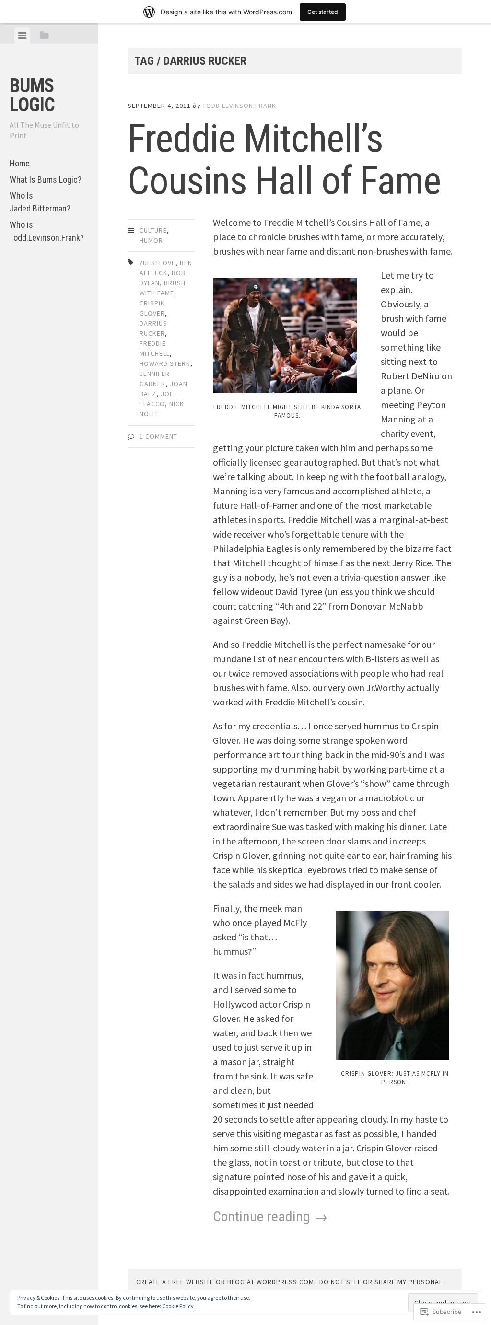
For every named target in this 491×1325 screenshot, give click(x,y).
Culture (153, 230)
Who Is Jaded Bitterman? (40, 201)
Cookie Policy (178, 1306)
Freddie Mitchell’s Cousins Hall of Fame (284, 159)
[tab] (22, 35)
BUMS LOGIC (32, 95)
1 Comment (158, 436)
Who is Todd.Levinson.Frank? (47, 231)
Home (20, 163)
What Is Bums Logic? (46, 180)
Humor (151, 240)
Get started (322, 11)
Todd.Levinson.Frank (239, 105)
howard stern (165, 363)
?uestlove (157, 262)
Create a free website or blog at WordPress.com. (226, 1282)
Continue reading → (270, 1216)
